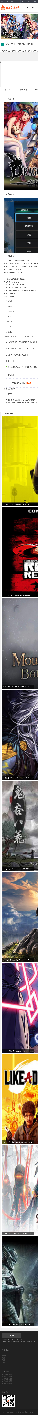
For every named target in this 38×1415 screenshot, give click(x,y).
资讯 (29, 1)
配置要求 (23, 90)
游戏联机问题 (8, 1381)
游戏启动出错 (8, 1379)
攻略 (3, 1362)
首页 (23, 1)
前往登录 (28, 383)
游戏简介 (8, 90)
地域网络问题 (8, 1383)
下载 (35, 1)
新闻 (3, 1358)
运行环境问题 (8, 1374)
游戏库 (34, 8)
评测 (3, 1360)
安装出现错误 (8, 1377)
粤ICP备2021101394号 (28, 1412)
